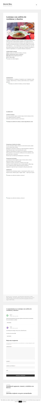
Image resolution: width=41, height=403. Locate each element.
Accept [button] (20, 401)
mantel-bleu (15, 296)
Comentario (9, 346)
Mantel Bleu (7, 4)
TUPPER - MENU (11, 299)
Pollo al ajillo (12, 57)
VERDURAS (10, 297)
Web (7, 370)
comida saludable (17, 297)
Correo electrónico (10, 365)
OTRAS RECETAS (27, 296)
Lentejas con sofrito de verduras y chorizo (27, 297)
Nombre (8, 361)
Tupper (7, 299)
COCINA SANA (21, 296)
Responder (9, 322)
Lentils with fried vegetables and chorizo (26, 298)
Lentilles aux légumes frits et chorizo (12, 298)
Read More (24, 401)
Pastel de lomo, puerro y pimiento (16, 54)
